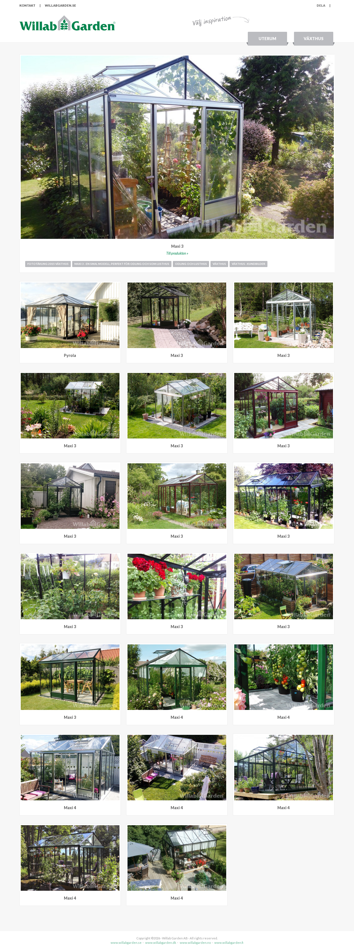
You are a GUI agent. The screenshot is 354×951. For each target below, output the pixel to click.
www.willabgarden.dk (160, 942)
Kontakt (27, 5)
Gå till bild (116, 285)
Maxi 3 (177, 246)
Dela (323, 5)
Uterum (267, 38)
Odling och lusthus (191, 263)
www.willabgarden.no (195, 942)
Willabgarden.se (60, 5)
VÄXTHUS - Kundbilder (248, 263)
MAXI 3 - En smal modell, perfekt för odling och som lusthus (121, 263)
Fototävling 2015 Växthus (48, 263)
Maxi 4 (177, 717)
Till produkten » (177, 253)
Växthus (314, 38)
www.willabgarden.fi (228, 942)
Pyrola (70, 355)
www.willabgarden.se (126, 942)
